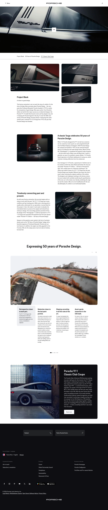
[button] (51, 352)
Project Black (20, 56)
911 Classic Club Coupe (47, 56)
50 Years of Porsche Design (32, 56)
